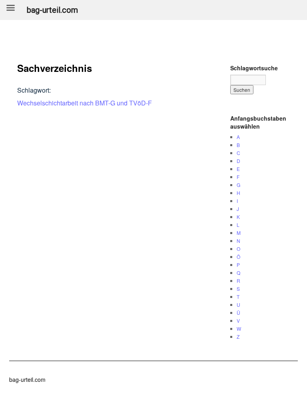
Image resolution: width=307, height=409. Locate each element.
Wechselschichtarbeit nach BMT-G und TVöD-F (84, 102)
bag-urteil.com (27, 379)
